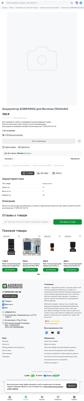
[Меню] (2, 3)
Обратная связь (50, 344)
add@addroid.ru (10, 312)
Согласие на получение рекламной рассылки (60, 357)
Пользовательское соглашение (55, 360)
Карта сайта (48, 371)
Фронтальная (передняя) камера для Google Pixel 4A (11, 265)
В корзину (11, 270)
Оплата (58, 173)
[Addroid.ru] (12, 286)
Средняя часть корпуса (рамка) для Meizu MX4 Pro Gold (31, 265)
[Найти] (72, 3)
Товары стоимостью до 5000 (49, 7)
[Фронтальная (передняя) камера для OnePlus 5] (52, 247)
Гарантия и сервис (51, 341)
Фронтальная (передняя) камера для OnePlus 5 (52, 265)
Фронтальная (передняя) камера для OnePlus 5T (73, 265)
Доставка (44, 173)
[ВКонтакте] (46, 332)
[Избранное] (79, 141)
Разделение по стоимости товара (27, 7)
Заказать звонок (10, 296)
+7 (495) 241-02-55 (11, 292)
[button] (38, 274)
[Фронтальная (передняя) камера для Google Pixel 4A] (11, 247)
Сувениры (6, 357)
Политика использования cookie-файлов (59, 350)
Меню (11, 7)
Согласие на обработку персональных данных (61, 353)
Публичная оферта (51, 363)
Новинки (5, 341)
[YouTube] (52, 332)
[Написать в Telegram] (81, 3)
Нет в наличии (39, 141)
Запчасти (6, 165)
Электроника (7, 353)
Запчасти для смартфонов (21, 165)
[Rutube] (58, 332)
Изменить (27, 153)
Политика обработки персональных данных (60, 347)
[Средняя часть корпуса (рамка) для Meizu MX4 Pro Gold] (32, 247)
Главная (4, 7)
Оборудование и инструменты (13, 347)
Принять (71, 386)
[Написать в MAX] (77, 3)
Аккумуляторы (59, 165)
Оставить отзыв (67, 222)
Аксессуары (6, 350)
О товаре (29, 173)
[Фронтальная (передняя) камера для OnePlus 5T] (73, 247)
